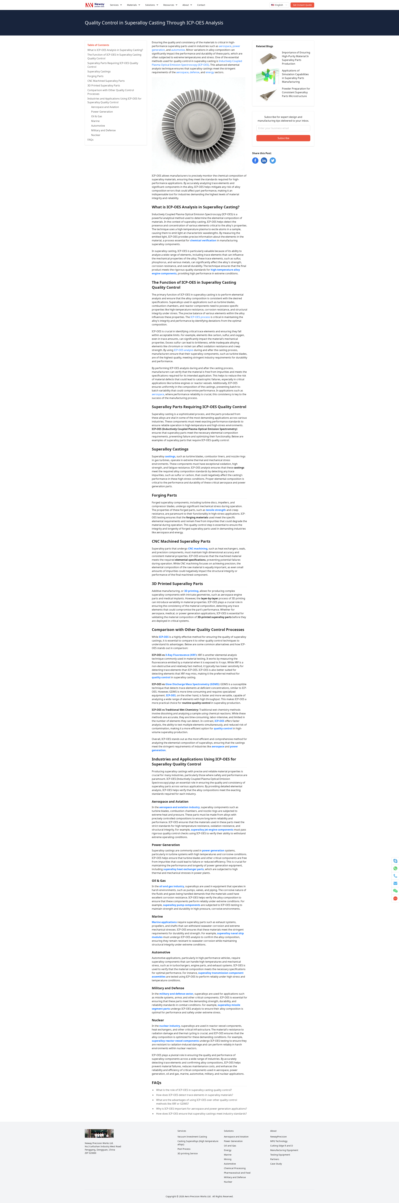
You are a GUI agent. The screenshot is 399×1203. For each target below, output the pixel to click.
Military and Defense (235, 1177)
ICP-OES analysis (183, 350)
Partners (274, 1159)
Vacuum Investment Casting (192, 1136)
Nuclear (228, 1181)
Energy (227, 1150)
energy (210, 72)
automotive (178, 50)
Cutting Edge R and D (281, 1145)
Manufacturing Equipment (284, 1150)
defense (194, 72)
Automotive (230, 1163)
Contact (201, 4)
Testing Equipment (280, 1154)
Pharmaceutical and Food (237, 1172)
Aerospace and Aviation (236, 1136)
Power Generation (233, 1141)
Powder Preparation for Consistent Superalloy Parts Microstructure (296, 92)
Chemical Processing (235, 1168)
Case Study (276, 1163)
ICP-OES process (200, 317)
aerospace (225, 46)
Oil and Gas (230, 1145)
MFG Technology (278, 1141)
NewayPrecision (278, 1136)
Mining (227, 1159)
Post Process (184, 1148)
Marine (227, 1154)
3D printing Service (188, 1153)
